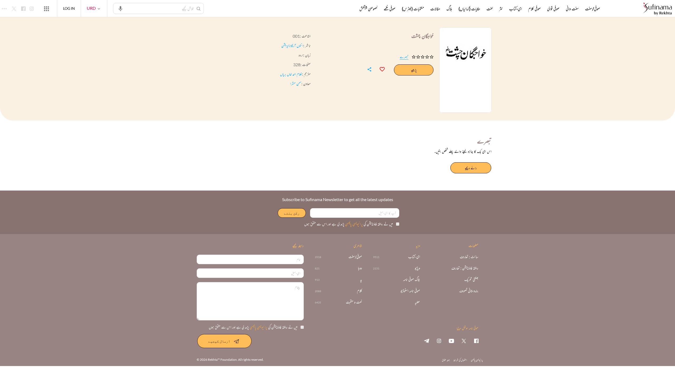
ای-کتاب (515, 9)
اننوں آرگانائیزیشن (292, 45)
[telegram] (426, 340)
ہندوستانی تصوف (468, 291)
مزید (350, 9)
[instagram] (439, 340)
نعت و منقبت (354, 302)
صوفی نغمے (390, 9)
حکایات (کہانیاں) (469, 9)
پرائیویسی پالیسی (353, 223)
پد (361, 279)
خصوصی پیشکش (368, 9)
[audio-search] (120, 8)
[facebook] (476, 340)
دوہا (360, 268)
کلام (359, 291)
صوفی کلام (534, 9)
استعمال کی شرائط (460, 360)
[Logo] (657, 9)
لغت (489, 9)
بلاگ (449, 9)
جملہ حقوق (446, 360)
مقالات (435, 9)
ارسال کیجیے (219, 341)
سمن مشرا (295, 83)
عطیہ (417, 302)
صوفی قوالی (553, 9)
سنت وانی (572, 9)
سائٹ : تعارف (469, 257)
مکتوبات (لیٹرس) (413, 9)
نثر (501, 9)
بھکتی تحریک (471, 279)
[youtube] (451, 340)
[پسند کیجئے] (380, 68)
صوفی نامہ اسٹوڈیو (410, 291)
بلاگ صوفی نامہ (411, 279)
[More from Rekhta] (46, 8)
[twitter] (464, 340)
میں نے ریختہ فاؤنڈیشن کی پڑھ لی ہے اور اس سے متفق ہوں (348, 223)
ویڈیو (417, 268)
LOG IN (69, 8)
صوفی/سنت (592, 9)
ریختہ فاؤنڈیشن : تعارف (464, 268)
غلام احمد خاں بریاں (291, 74)
